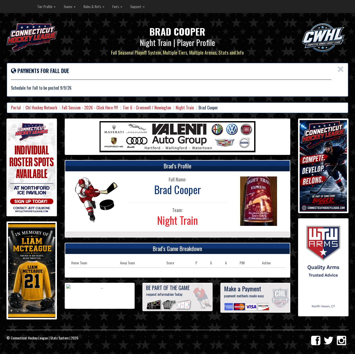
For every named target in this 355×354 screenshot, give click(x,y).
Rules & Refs (92, 6)
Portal (16, 107)
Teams (68, 6)
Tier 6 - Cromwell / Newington (147, 107)
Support (136, 6)
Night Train (185, 107)
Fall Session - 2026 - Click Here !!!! (90, 107)
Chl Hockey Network (41, 107)
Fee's (116, 6)
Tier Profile (45, 6)
